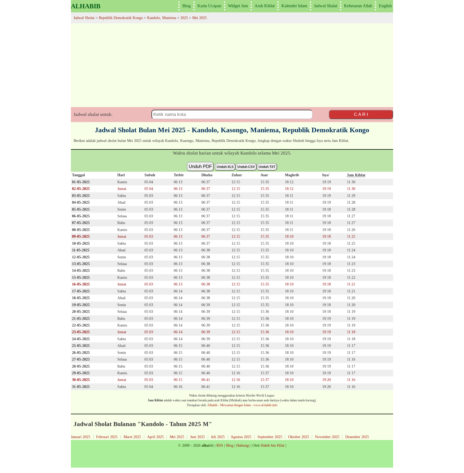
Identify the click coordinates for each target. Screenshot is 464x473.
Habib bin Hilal (272, 445)
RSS (219, 445)
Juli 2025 (218, 437)
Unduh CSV (246, 167)
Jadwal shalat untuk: (93, 114)
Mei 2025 (177, 437)
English (385, 5)
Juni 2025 (197, 437)
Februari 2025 (107, 437)
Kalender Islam (294, 5)
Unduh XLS (225, 167)
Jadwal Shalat (325, 5)
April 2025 (155, 437)
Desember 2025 (357, 437)
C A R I (361, 114)
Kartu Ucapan (209, 5)
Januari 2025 (80, 437)
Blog (186, 5)
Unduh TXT (267, 167)
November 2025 (327, 437)
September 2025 (270, 437)
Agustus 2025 (241, 437)
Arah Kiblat (265, 5)
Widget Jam (238, 5)
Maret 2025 (132, 437)
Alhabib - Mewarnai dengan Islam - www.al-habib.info (242, 405)
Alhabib (85, 6)
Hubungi (242, 445)
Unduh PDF (200, 166)
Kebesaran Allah (358, 5)
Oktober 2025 (298, 437)
